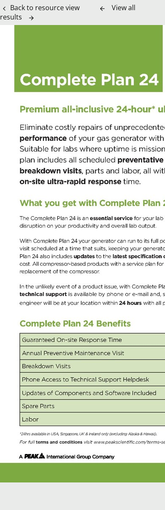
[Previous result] (102, 8)
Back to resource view (44, 7)
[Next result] (31, 17)
